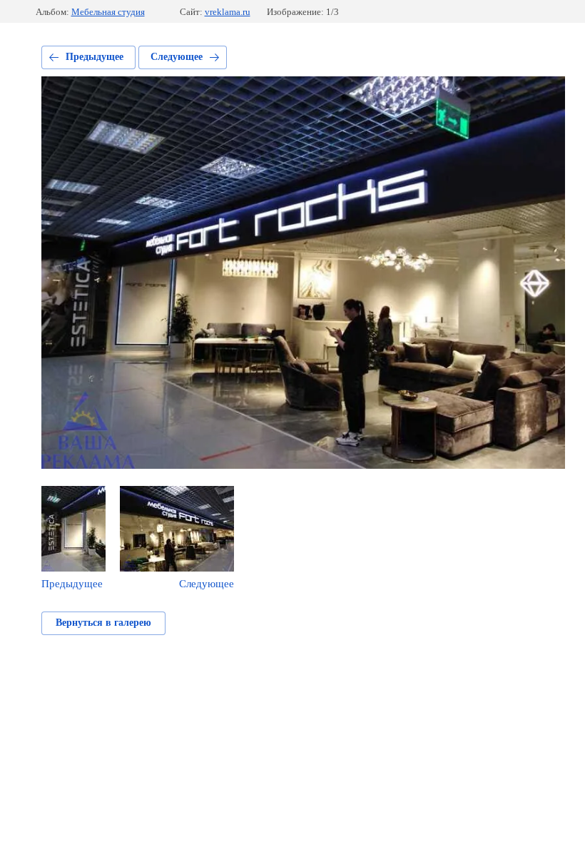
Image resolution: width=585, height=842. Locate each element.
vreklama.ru (227, 11)
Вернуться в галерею (103, 622)
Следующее (177, 56)
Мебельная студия (108, 11)
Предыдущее (94, 56)
